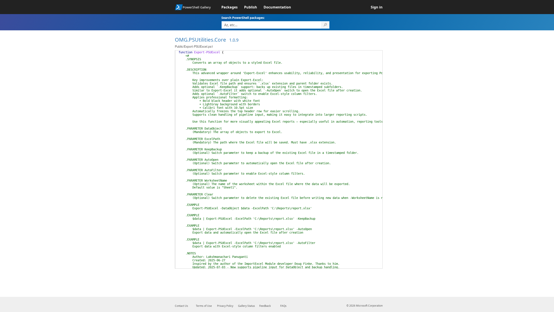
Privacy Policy (225, 306)
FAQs (283, 306)
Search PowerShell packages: (243, 18)
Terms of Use (204, 306)
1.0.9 (233, 40)
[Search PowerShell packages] (325, 25)
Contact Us (181, 306)
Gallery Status (246, 306)
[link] (232, 7)
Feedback (265, 306)
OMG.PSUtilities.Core (200, 39)
